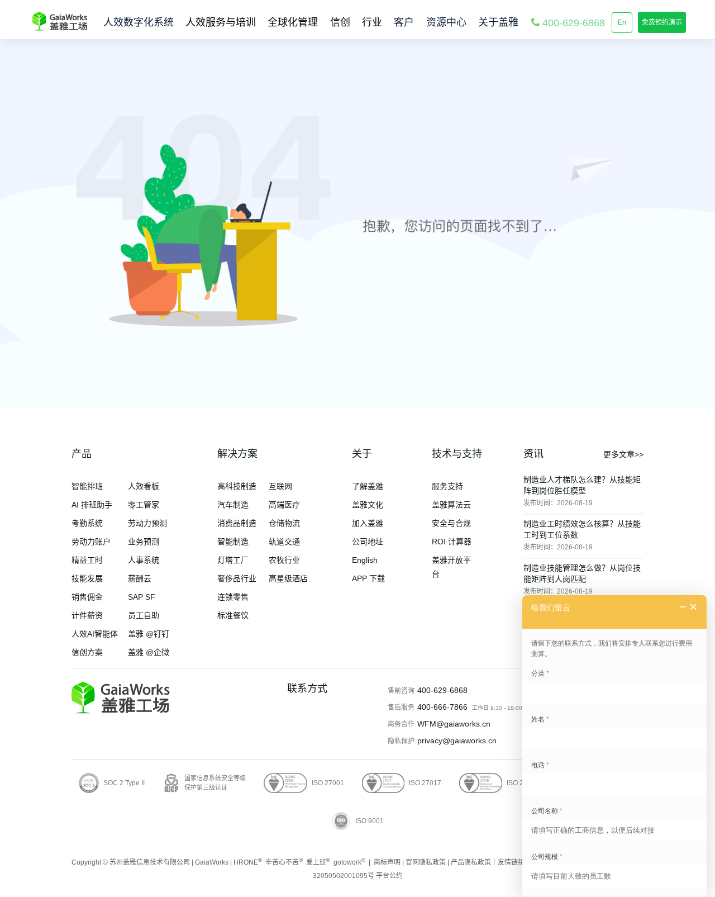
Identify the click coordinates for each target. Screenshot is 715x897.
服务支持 (447, 486)
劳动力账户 (91, 541)
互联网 (280, 486)
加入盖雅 (367, 523)
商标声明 (387, 862)
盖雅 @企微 (148, 652)
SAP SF (141, 596)
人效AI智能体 (95, 633)
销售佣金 (87, 596)
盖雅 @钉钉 (148, 633)
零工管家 (143, 504)
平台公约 (389, 876)
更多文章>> (623, 454)
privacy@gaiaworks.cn (457, 740)
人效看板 (143, 486)
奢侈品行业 (236, 578)
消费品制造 (236, 523)
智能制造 (233, 541)
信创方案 (87, 652)
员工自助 (143, 615)
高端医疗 (284, 504)
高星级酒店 (288, 578)
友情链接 (511, 862)
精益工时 (87, 560)
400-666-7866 (442, 707)
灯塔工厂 (233, 560)
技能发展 (87, 578)
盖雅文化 (367, 504)
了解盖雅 (367, 486)
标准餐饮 (233, 615)
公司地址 (367, 541)
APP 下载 (368, 578)
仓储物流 (284, 523)
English (365, 560)
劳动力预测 (147, 523)
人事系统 (143, 560)
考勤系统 (87, 523)
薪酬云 (139, 578)
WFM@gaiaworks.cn (453, 723)
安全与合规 (451, 523)
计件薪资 (87, 615)
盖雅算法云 (451, 504)
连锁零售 (233, 596)
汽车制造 (233, 504)
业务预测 (143, 541)
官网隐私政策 (426, 862)
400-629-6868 (442, 690)
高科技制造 (236, 486)
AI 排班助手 (92, 504)
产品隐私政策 (471, 862)
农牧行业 (284, 560)
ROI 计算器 (451, 541)
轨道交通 (284, 541)
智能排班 (87, 486)
